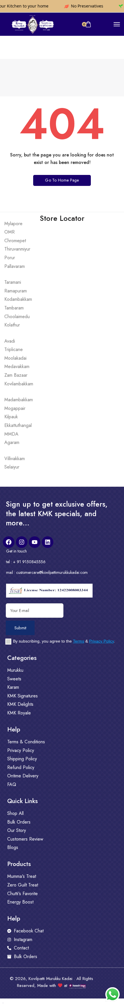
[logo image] (32, 23)
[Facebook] (8, 542)
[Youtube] (34, 542)
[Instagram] (21, 542)
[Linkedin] (47, 542)
